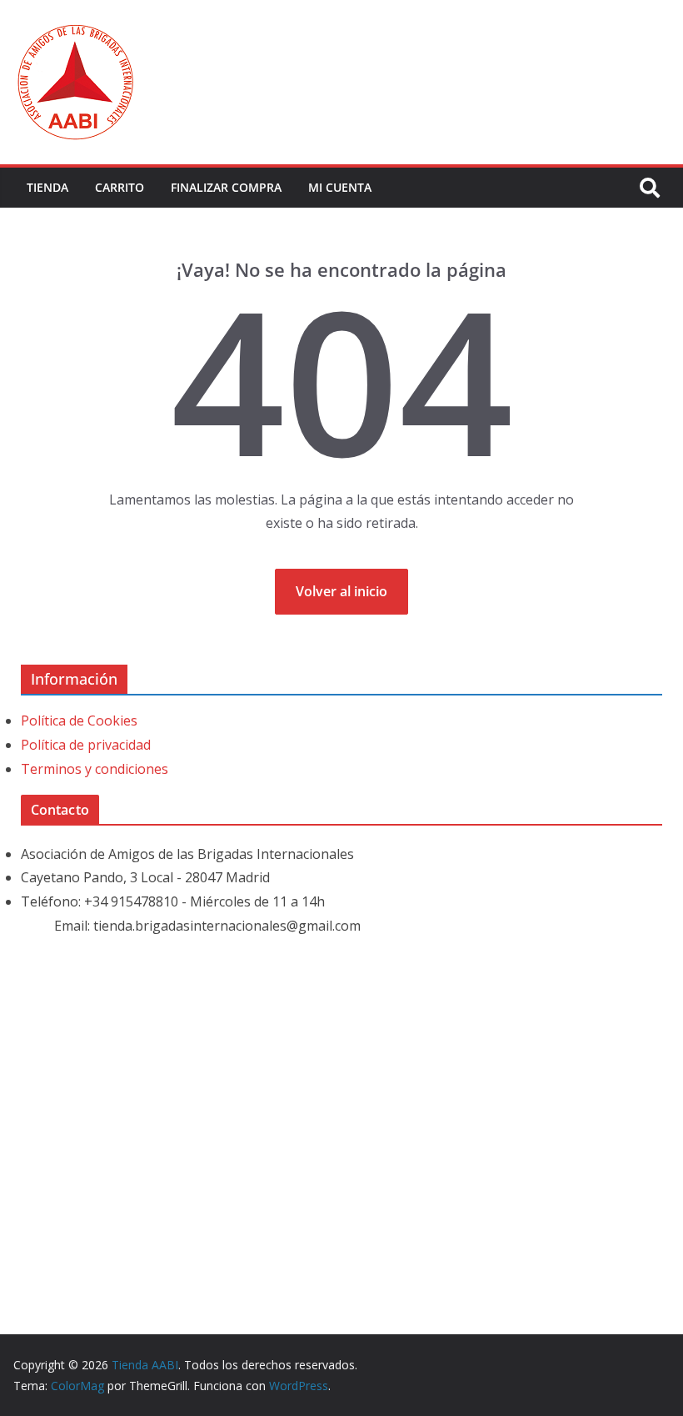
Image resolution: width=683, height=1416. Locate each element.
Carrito (119, 187)
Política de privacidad (86, 745)
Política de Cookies (79, 720)
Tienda (47, 187)
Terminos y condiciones (94, 769)
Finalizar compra (226, 187)
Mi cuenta (339, 187)
